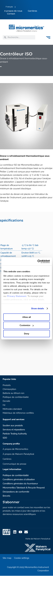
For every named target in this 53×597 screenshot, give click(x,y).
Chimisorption (9, 389)
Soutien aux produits (13, 425)
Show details (37, 308)
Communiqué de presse (14, 464)
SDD (5, 438)
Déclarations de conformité (16, 491)
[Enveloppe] (26, 532)
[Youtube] (20, 532)
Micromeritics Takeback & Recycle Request (24, 487)
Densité (6, 401)
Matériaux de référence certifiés (18, 413)
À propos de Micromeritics (15, 449)
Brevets (6, 496)
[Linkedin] (15, 532)
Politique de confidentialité (16, 397)
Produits (7, 385)
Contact (11, 13)
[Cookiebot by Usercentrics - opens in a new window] (38, 261)
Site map (7, 558)
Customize (25, 325)
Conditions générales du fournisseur (20, 483)
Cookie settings (21, 558)
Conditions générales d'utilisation (19, 479)
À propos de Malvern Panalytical (18, 454)
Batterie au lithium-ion (13, 393)
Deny (26, 333)
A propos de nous (13, 11)
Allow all (26, 317)
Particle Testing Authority (15, 433)
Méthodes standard (12, 409)
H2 (4, 405)
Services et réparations (14, 429)
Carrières (32, 11)
